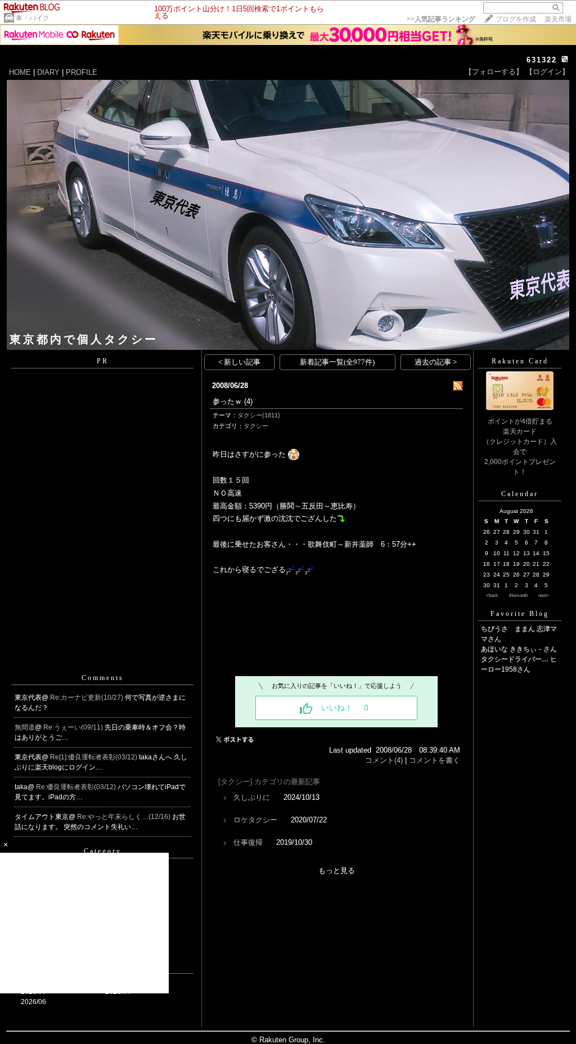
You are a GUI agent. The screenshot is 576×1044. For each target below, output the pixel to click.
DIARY (48, 72)
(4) (248, 401)
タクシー (256, 425)
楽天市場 (558, 19)
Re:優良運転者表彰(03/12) (77, 787)
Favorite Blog (519, 614)
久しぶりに (251, 797)
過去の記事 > (436, 362)
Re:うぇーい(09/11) (74, 727)
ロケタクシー (255, 820)
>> (441, 19)
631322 (541, 60)
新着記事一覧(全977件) (337, 362)
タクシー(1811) (258, 415)
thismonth (518, 595)
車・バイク (33, 18)
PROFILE (81, 72)
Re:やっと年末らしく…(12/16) (124, 817)
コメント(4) (384, 760)
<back (492, 595)
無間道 (25, 727)
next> (543, 595)
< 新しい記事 (239, 362)
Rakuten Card (520, 361)
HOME (20, 72)
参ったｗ (227, 401)
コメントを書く (434, 760)
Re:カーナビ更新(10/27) (87, 697)
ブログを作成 (516, 19)
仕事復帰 (248, 842)
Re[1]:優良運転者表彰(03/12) (94, 757)
